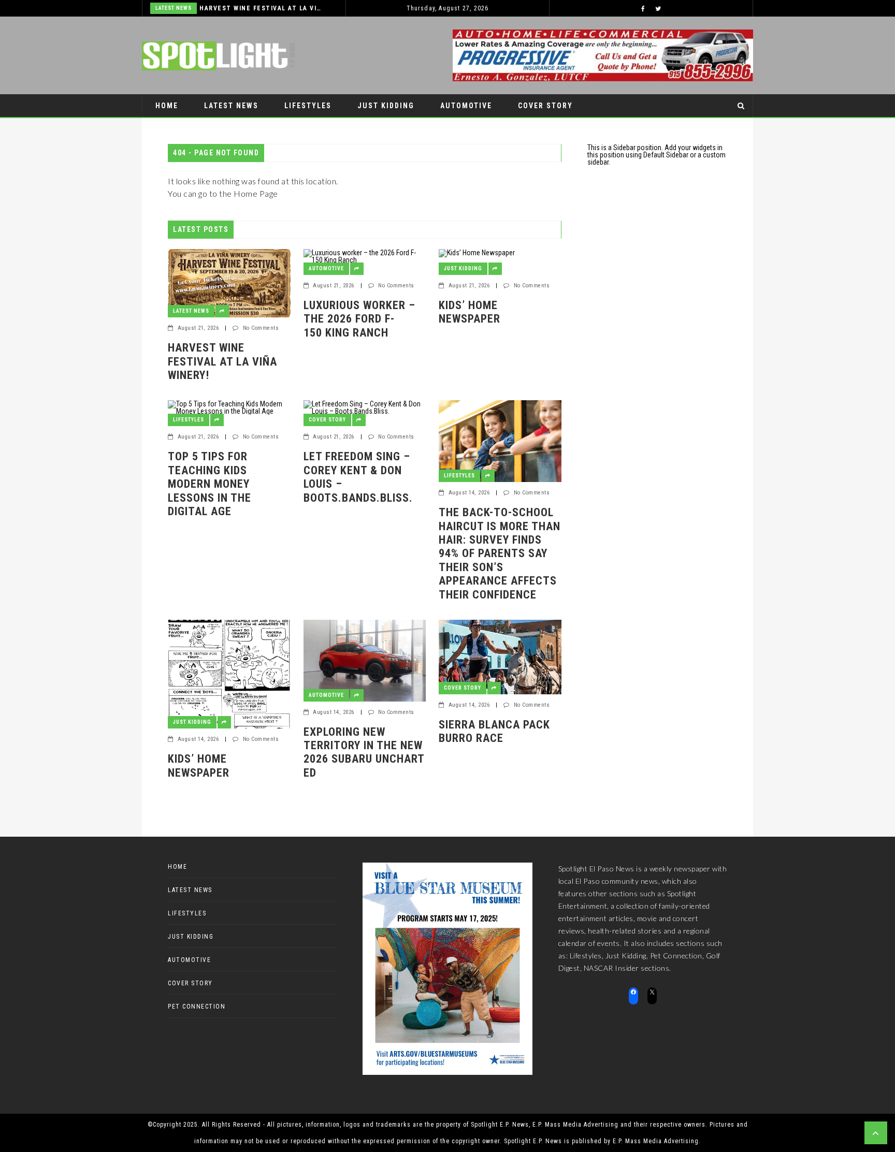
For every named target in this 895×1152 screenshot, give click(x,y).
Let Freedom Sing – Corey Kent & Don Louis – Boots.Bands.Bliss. (358, 477)
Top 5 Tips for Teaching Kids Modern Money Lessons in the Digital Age (209, 484)
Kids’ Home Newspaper (469, 312)
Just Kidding (385, 105)
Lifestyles (307, 105)
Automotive (466, 105)
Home (166, 105)
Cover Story (545, 105)
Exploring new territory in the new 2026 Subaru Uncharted (364, 752)
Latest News (173, 8)
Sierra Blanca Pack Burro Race (494, 731)
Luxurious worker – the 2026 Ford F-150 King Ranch (359, 319)
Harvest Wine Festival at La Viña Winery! (261, 8)
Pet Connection (190, 128)
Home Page (256, 193)
